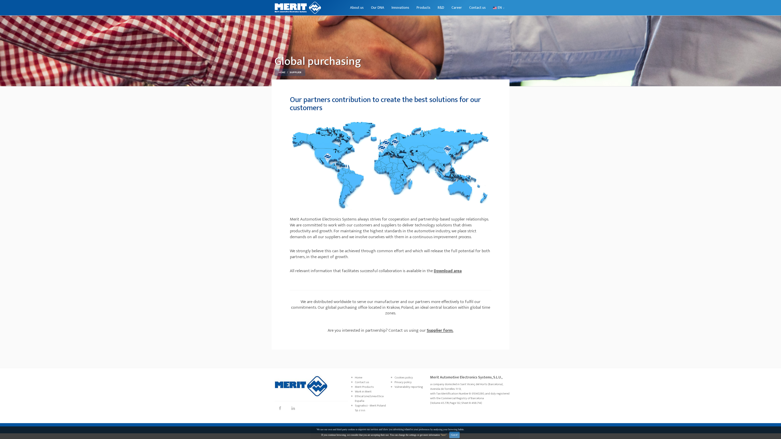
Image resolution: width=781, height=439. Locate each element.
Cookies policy (404, 377)
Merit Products (364, 386)
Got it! (454, 435)
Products (423, 8)
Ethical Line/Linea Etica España (369, 398)
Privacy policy (403, 382)
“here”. (444, 435)
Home (282, 72)
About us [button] (357, 8)
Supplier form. (440, 330)
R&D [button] (441, 8)
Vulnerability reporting (409, 386)
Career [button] (457, 8)
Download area (448, 270)
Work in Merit (363, 391)
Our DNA (377, 8)
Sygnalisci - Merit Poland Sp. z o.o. (370, 408)
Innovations (400, 8)
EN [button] (500, 8)
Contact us (477, 8)
